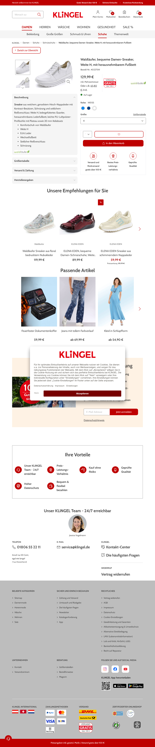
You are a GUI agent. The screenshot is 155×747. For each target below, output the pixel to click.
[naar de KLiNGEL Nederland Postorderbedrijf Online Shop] (31, 711)
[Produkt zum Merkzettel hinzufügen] (118, 134)
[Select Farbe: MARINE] (88, 108)
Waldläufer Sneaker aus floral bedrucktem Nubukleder (39, 253)
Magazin (63, 676)
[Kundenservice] (8, 738)
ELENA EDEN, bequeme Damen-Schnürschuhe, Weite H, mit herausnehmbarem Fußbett (77, 253)
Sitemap (18, 598)
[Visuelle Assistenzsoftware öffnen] (135, 725)
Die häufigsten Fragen (123, 555)
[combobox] (27, 14)
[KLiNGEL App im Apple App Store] (119, 685)
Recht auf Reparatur (112, 650)
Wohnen (18, 617)
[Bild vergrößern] (68, 82)
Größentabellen (66, 667)
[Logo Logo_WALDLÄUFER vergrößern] (138, 83)
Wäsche (18, 612)
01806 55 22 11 (29, 547)
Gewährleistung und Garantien (117, 622)
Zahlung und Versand (68, 598)
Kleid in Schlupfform (116, 331)
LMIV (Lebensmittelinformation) (118, 636)
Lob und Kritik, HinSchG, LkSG (117, 641)
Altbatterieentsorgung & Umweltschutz (121, 626)
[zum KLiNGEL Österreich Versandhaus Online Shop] (15, 711)
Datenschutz (109, 612)
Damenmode (20, 602)
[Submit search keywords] (39, 14)
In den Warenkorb (115, 143)
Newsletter (64, 612)
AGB (106, 602)
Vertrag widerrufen (115, 574)
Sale (16, 622)
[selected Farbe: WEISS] (94, 108)
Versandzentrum (22, 672)
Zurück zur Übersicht (27, 50)
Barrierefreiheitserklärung (115, 646)
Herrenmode (20, 607)
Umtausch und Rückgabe (70, 602)
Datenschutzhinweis (94, 420)
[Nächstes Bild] (22, 87)
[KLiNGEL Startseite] (68, 14)
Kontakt (18, 667)
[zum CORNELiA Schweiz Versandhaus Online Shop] (23, 711)
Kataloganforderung (68, 617)
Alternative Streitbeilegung (115, 631)
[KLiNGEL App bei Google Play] (135, 686)
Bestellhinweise (66, 672)
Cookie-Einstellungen (113, 617)
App (61, 622)
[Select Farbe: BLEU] (83, 108)
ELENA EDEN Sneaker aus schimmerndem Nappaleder (116, 253)
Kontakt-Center (118, 547)
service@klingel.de (76, 547)
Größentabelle (139, 114)
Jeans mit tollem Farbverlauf (77, 331)
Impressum (109, 607)
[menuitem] (27, 27)
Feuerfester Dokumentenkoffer (39, 331)
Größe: (84, 114)
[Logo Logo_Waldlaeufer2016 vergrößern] (21, 151)
